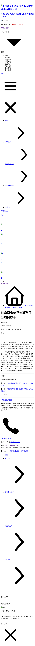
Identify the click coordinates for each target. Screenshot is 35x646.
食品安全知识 (17, 307)
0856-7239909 (6, 438)
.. (1, 219)
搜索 (2, 74)
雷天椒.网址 (25, 451)
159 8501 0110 (15, 442)
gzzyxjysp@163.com (11, 445)
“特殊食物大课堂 (6, 400)
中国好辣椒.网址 (14, 451)
